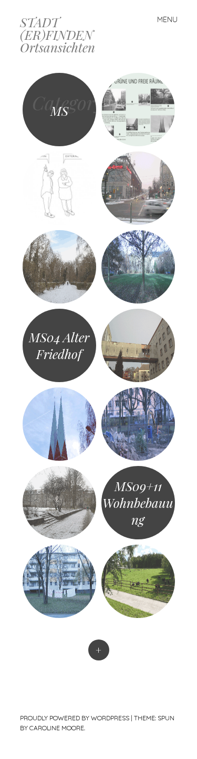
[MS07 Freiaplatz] (138, 424)
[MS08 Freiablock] (59, 502)
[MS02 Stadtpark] (59, 266)
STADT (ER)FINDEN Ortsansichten (57, 35)
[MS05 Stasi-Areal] (138, 345)
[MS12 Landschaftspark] (138, 581)
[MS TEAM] (59, 188)
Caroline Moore (56, 728)
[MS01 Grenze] (138, 188)
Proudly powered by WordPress (74, 718)
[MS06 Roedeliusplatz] (59, 424)
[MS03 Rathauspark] (138, 266)
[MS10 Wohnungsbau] (59, 581)
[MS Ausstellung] (138, 109)
